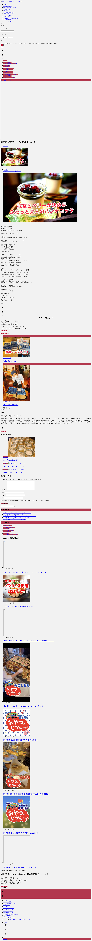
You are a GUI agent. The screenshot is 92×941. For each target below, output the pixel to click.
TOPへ (5, 939)
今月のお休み (6, 9)
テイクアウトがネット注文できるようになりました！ (17, 513)
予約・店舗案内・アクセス (10, 7)
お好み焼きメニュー (8, 12)
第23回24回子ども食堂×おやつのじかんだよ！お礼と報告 (26, 794)
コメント (4, 490)
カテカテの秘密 (7, 6)
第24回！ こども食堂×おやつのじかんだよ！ (21, 833)
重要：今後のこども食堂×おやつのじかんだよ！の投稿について (19, 516)
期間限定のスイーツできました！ (12, 171)
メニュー (5, 936)
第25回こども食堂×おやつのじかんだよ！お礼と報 (16, 517)
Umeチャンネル (7, 525)
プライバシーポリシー (9, 21)
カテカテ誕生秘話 (8, 530)
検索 (2, 45)
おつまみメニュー (8, 13)
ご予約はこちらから (6, 80)
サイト (2, 498)
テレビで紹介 (7, 531)
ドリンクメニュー (8, 15)
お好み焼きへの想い (9, 527)
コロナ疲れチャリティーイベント (13, 466)
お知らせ (5, 146)
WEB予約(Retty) (5, 333)
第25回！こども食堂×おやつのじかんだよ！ (14, 519)
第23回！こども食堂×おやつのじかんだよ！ (20, 867)
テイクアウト (6, 10)
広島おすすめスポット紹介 (10, 534)
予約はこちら (4, 886)
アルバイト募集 (7, 19)
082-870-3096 (4, 330)
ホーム (5, 4)
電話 (4, 937)
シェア (7, 924)
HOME (5, 168)
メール (3, 495)
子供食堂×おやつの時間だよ (10, 18)
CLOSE (2, 25)
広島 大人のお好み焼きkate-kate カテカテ (19, 919)
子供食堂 (6, 533)
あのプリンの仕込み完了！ (11, 460)
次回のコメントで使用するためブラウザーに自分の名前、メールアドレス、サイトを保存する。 (27, 500)
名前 (2, 492)
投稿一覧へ (3, 431)
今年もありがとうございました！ (13, 472)
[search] (14, 506)
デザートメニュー (8, 16)
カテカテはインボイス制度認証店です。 (13, 514)
